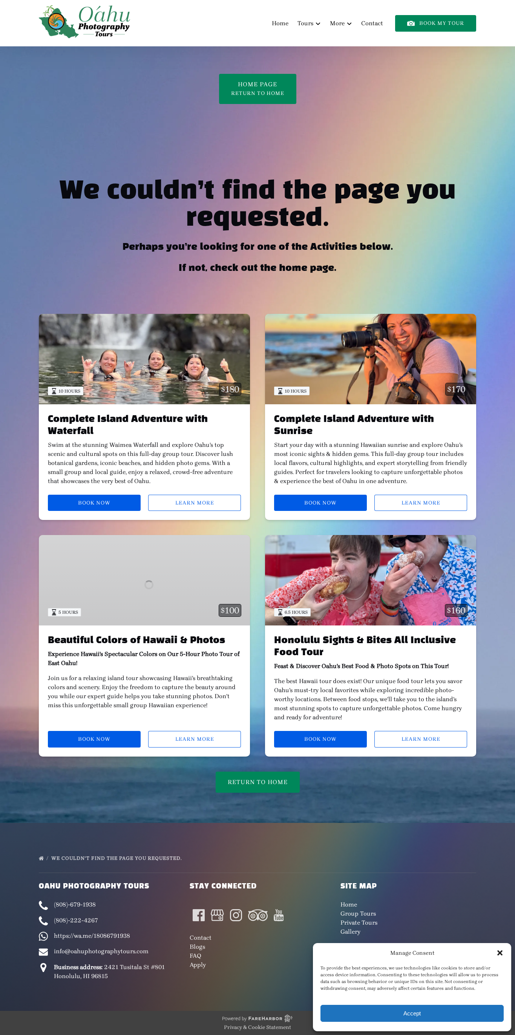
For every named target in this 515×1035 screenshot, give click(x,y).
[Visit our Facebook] (199, 915)
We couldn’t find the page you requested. (117, 858)
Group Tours (358, 913)
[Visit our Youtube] (279, 915)
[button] (500, 953)
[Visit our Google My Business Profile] (217, 915)
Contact (372, 23)
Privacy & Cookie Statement (257, 1027)
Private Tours (358, 922)
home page (306, 268)
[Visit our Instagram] (236, 915)
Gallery (350, 931)
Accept (412, 1013)
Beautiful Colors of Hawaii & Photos (136, 640)
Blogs (197, 946)
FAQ (195, 955)
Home (280, 23)
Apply (198, 964)
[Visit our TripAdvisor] (258, 915)
